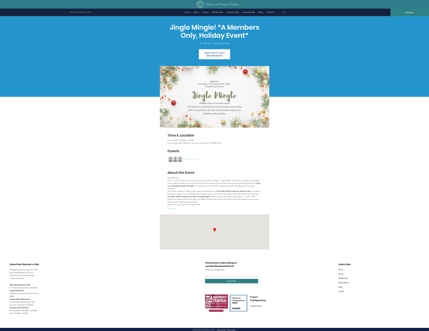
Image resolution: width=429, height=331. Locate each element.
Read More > (172, 208)
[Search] (283, 12)
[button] (233, 12)
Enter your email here (214, 270)
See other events (214, 55)
